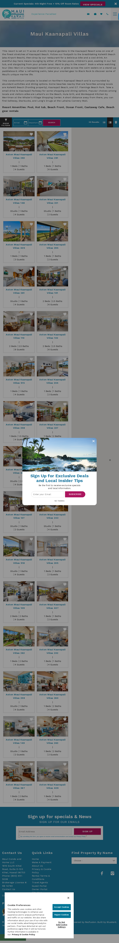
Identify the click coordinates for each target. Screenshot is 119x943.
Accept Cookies (61, 907)
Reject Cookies (61, 915)
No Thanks (59, 501)
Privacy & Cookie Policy (23, 934)
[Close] (68, 898)
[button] (59, 487)
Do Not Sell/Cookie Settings (61, 924)
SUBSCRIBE (75, 494)
